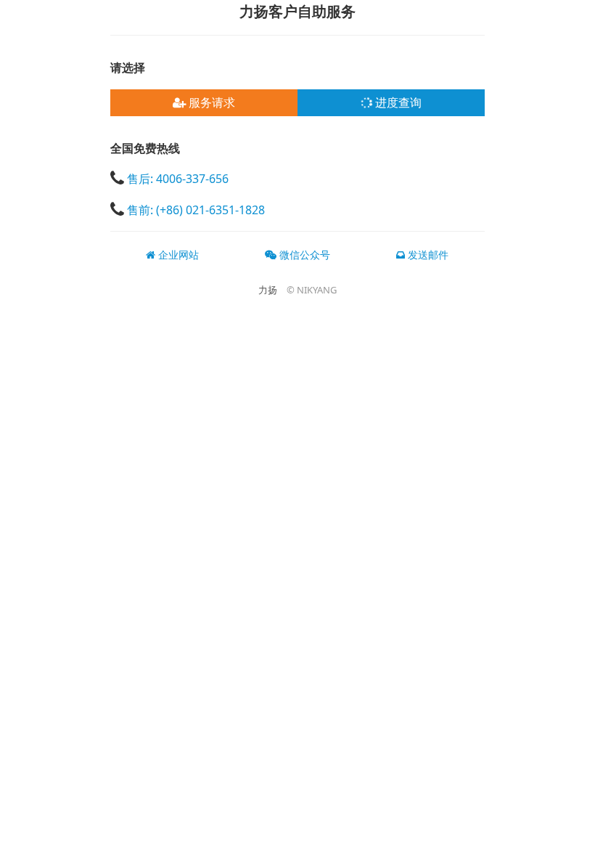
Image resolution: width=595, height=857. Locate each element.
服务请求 (210, 102)
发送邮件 (426, 254)
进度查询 (397, 102)
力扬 (267, 289)
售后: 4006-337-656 (178, 179)
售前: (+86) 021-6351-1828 (196, 209)
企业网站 (177, 254)
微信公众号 (303, 254)
